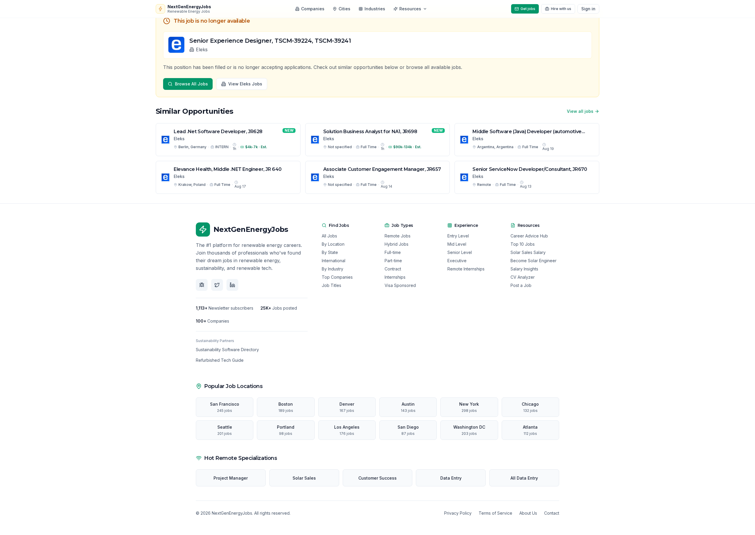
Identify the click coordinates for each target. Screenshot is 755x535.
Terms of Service (495, 513)
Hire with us (561, 8)
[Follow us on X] (217, 285)
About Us (528, 513)
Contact (551, 513)
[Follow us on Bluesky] (202, 285)
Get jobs (528, 8)
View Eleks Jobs (245, 83)
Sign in (588, 8)
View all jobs (580, 111)
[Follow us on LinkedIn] (232, 285)
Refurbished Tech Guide (220, 360)
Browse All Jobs (191, 83)
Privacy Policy (458, 513)
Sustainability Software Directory (227, 349)
